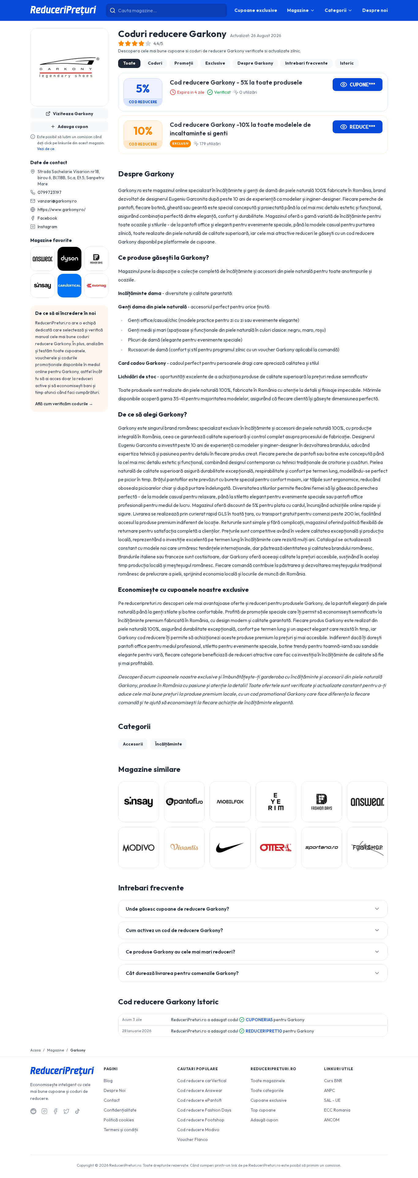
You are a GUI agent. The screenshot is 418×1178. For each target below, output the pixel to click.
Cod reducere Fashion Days (204, 1110)
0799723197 (50, 192)
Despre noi (375, 10)
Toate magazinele (268, 1080)
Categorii (335, 10)
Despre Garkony (255, 63)
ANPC (329, 1090)
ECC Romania (337, 1110)
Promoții (183, 63)
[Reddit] (33, 1111)
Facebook (47, 218)
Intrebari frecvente (306, 63)
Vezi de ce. (46, 148)
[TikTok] (77, 1111)
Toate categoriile (267, 1090)
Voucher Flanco (192, 1139)
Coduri (155, 63)
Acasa (35, 1050)
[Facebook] (55, 1111)
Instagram (47, 226)
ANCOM (331, 1120)
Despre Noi (114, 1090)
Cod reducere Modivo (198, 1129)
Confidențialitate (120, 1110)
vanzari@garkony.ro (57, 201)
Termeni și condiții (121, 1129)
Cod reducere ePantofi (199, 1100)
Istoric (347, 63)
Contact (112, 1100)
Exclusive (215, 63)
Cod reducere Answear (199, 1090)
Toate (129, 63)
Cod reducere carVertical (201, 1080)
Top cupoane (263, 1110)
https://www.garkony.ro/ (61, 209)
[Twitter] (66, 1111)
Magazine (298, 10)
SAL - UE (332, 1100)
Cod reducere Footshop (200, 1120)
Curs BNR (333, 1080)
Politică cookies (119, 1120)
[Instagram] (44, 1111)
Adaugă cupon (264, 1120)
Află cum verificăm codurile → (64, 403)
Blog (108, 1080)
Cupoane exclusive (255, 10)
